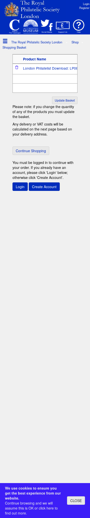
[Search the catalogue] (14, 26)
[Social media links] (46, 26)
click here (46, 508)
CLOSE (76, 500)
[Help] (78, 26)
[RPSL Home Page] (35, 8)
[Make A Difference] (62, 26)
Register (84, 8)
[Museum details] (30, 26)
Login (86, 4)
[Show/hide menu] (4, 40)
